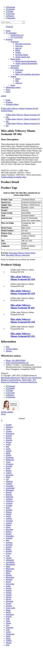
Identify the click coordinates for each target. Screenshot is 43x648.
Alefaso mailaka (7, 412)
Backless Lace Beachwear (11, 380)
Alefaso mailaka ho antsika (11, 177)
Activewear (15, 66)
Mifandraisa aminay (13, 87)
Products (9, 39)
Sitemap (9, 351)
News (8, 90)
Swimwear (15, 42)
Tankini (18, 52)
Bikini (17, 50)
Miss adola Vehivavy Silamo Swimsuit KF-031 (23, 335)
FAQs (8, 92)
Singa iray (19, 46)
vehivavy (18, 83)
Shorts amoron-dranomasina (25, 61)
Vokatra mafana (12, 349)
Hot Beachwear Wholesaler (18, 381)
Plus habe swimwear (23, 44)
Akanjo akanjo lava (22, 57)
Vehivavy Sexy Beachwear (31, 378)
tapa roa (18, 48)
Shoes (13, 85)
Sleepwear (19, 70)
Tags (7, 347)
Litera (24, 177)
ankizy (17, 79)
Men (17, 81)
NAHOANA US (17, 35)
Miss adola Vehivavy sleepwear (18, 255)
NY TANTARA (17, 37)
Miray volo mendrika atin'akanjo (27, 74)
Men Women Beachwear (10, 378)
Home (8, 31)
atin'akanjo (15, 68)
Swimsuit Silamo (21, 55)
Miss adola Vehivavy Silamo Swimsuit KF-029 (23, 292)
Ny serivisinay (11, 33)
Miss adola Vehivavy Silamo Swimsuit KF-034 (23, 278)
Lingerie (18, 72)
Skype (3, 414)
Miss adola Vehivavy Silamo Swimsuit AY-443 (23, 306)
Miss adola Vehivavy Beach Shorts (22, 253)
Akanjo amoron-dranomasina (26, 63)
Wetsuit (13, 76)
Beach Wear (27, 380)
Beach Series (15, 59)
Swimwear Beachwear (28, 382)
